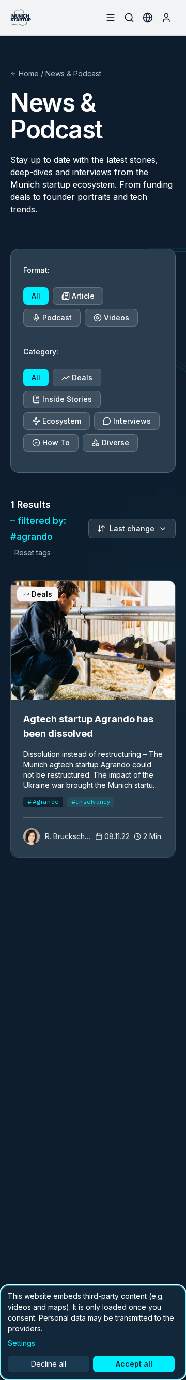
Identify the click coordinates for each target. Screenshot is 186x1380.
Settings (21, 1343)
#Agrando (43, 801)
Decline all (48, 1363)
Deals (82, 377)
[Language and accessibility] (147, 17)
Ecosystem (61, 420)
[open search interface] (129, 17)
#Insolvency (91, 801)
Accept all (134, 1363)
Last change (132, 528)
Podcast (57, 317)
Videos (116, 317)
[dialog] (93, 1332)
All (36, 295)
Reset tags (32, 552)
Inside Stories (67, 399)
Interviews (132, 420)
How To (56, 442)
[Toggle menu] (110, 17)
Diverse (115, 442)
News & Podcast (73, 73)
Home (29, 73)
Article (83, 295)
